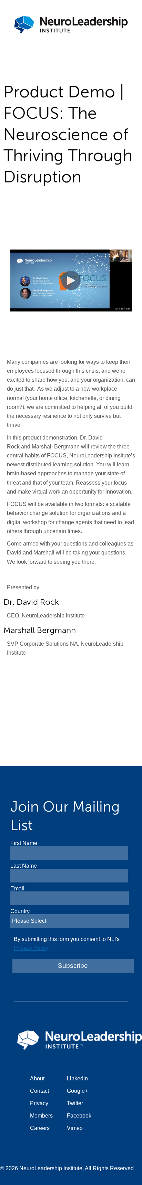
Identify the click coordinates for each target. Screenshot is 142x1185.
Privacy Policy (31, 948)
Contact (39, 1091)
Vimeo (75, 1128)
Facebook (79, 1116)
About (37, 1078)
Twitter (75, 1103)
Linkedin (77, 1078)
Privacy (39, 1103)
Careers (40, 1128)
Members (41, 1116)
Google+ (77, 1091)
